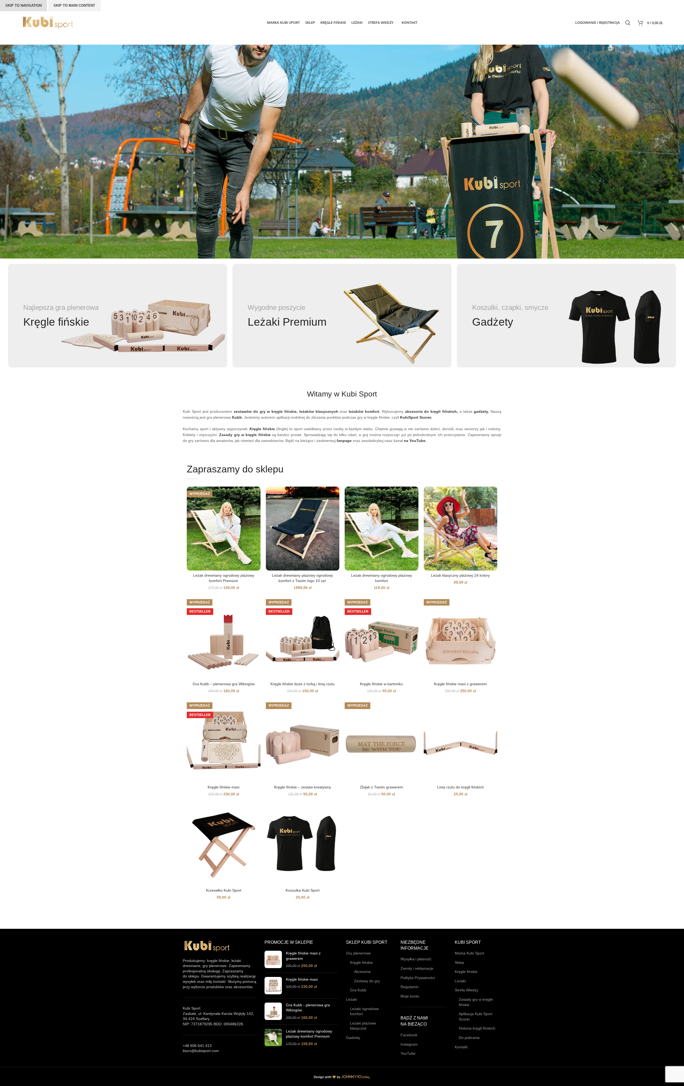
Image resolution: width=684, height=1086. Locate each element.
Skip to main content (74, 5)
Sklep (459, 962)
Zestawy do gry (367, 981)
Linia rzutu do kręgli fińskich (460, 787)
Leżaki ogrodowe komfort (364, 1011)
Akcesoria (362, 971)
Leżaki (351, 999)
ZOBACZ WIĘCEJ (236, 176)
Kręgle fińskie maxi (223, 787)
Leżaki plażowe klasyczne (363, 1026)
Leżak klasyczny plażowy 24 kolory (460, 575)
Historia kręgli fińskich (477, 1028)
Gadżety (353, 1037)
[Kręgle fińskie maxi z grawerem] (273, 960)
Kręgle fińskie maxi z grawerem (460, 684)
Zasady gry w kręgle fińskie (476, 1002)
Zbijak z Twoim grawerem (381, 787)
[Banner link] (117, 315)
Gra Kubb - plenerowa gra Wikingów (308, 1007)
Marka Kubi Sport (469, 953)
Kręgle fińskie (361, 962)
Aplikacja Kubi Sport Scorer (475, 1016)
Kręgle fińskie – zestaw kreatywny (302, 787)
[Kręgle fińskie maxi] (273, 985)
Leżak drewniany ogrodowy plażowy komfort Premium (309, 1034)
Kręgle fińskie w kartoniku (381, 684)
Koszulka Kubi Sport (303, 890)
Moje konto (410, 996)
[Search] (629, 22)
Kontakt (461, 1047)
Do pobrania (469, 1037)
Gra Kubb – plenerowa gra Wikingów (224, 684)
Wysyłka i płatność (416, 959)
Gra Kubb (358, 990)
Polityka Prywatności (418, 978)
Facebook (409, 1035)
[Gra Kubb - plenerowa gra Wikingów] (273, 1011)
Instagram (409, 1044)
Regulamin (410, 987)
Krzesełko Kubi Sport (223, 890)
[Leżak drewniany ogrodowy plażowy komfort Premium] (273, 1038)
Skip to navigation (23, 5)
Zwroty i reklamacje (417, 968)
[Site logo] (48, 22)
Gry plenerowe (358, 953)
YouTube (408, 1053)
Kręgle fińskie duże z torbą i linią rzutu (302, 684)
